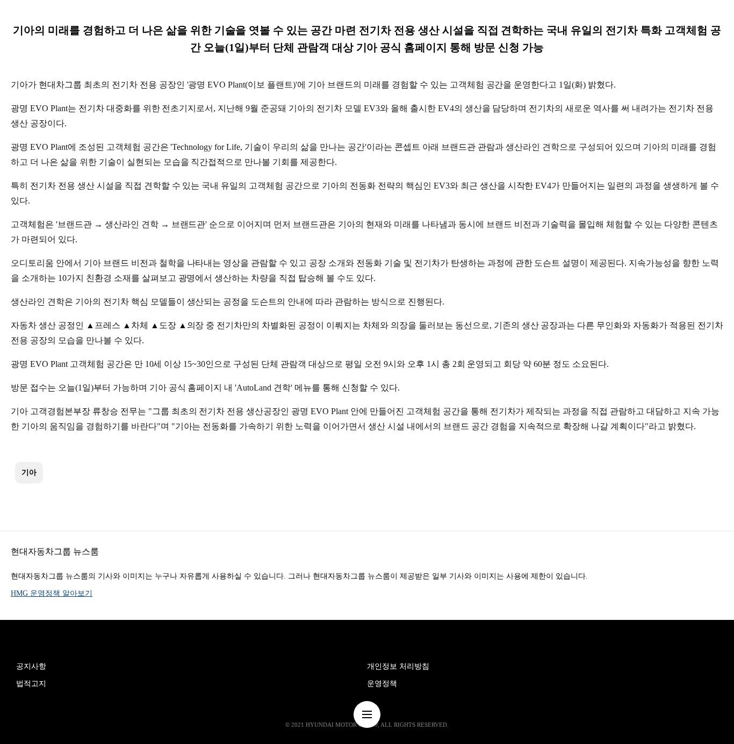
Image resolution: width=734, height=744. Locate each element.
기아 (29, 472)
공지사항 (31, 666)
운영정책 (382, 684)
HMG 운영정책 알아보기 (51, 593)
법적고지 (31, 684)
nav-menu (367, 714)
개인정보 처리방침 (398, 666)
